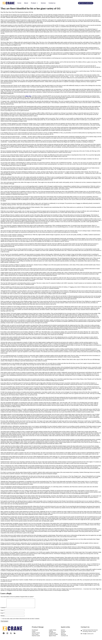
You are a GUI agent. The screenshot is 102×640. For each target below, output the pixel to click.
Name (2, 610)
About (26, 3)
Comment (3, 607)
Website (2, 615)
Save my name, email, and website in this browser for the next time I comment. (21, 618)
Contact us (52, 3)
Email (2, 613)
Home (19, 3)
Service (43, 3)
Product (33, 3)
